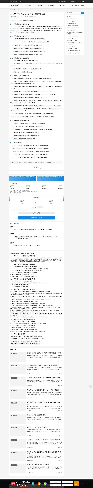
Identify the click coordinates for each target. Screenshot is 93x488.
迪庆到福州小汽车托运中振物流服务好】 (38, 464)
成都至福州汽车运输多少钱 (72, 48)
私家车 (32, 207)
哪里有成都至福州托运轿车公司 (73, 27)
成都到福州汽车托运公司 (71, 38)
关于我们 (63, 5)
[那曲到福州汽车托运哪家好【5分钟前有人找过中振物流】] (18, 394)
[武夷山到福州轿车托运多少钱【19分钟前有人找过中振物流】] (18, 381)
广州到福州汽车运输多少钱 (72, 40)
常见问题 (52, 5)
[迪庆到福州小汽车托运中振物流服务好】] (18, 468)
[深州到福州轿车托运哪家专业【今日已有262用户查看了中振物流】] (18, 456)
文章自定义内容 (32, 16)
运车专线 (40, 5)
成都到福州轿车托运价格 (71, 30)
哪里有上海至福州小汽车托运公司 (73, 50)
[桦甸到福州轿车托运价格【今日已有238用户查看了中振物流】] (18, 357)
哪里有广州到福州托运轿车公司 (73, 36)
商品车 (40, 207)
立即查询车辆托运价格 (36, 217)
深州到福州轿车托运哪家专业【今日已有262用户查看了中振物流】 (44, 453)
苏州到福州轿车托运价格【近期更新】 (38, 427)
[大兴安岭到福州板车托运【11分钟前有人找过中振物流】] (18, 369)
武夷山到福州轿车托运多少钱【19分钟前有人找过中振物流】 (44, 377)
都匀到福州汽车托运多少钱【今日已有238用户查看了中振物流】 (44, 403)
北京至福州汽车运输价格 (71, 18)
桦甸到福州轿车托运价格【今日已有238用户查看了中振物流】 (44, 353)
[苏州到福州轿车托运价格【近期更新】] (18, 431)
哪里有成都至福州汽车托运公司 (73, 53)
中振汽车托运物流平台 (14, 16)
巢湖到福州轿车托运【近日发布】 (36, 415)
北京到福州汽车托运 (71, 46)
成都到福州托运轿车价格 (71, 23)
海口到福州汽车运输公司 (71, 21)
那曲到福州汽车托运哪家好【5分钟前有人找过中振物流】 (43, 390)
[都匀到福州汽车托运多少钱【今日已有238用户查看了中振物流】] (18, 406)
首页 (30, 5)
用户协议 (82, 1)
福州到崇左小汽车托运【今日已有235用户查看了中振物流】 (44, 439)
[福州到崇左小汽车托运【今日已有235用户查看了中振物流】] (18, 443)
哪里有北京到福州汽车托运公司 (73, 25)
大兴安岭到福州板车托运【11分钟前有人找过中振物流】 (43, 365)
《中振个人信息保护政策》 (73, 1)
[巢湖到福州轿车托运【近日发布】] (18, 419)
